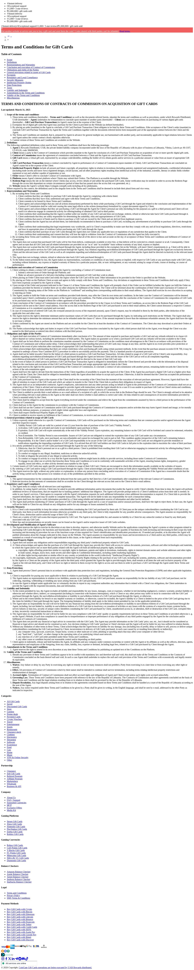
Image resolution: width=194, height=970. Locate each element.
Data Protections (14, 85)
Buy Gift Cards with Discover (20, 940)
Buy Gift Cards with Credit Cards (22, 927)
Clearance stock (14, 732)
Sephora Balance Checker (18, 879)
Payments (11, 75)
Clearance (11, 771)
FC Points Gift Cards (16, 853)
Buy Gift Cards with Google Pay (21, 934)
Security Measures (15, 80)
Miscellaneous (13, 98)
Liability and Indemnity (17, 90)
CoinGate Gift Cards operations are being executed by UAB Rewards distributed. (55, 967)
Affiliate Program (14, 779)
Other (9, 760)
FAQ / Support (13, 800)
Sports (9, 727)
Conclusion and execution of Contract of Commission (31, 67)
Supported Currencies (16, 802)
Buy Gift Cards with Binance (20, 919)
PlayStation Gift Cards (17, 829)
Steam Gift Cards (14, 821)
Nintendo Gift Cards (16, 826)
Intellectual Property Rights (19, 82)
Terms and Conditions (17, 893)
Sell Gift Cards (13, 773)
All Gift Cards (13, 701)
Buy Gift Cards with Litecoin (20, 917)
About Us (11, 797)
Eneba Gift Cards (14, 831)
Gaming (10, 711)
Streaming (11, 739)
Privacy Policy (13, 895)
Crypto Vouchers (14, 719)
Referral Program (14, 776)
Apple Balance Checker (17, 874)
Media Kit (11, 810)
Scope (9, 59)
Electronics (12, 737)
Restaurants (12, 729)
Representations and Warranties (21, 65)
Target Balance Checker (17, 877)
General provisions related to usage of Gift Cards (29, 72)
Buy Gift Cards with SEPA (19, 929)
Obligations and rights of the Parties (23, 70)
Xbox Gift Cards (14, 824)
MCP (9, 805)
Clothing (11, 734)
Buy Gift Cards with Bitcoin (19, 912)
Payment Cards (13, 717)
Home (9, 752)
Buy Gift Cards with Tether (19, 924)
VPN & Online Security (17, 757)
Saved (9, 704)
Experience (12, 745)
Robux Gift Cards (15, 845)
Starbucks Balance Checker (19, 882)
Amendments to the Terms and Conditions (26, 93)
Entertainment (13, 724)
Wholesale (11, 784)
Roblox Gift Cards (15, 834)
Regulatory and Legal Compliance (22, 77)
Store (9, 709)
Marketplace (12, 781)
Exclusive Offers (14, 808)
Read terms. (125, 31)
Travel (9, 722)
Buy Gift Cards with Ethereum (20, 914)
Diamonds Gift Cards (16, 860)
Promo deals (12, 714)
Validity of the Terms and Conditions (23, 95)
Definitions (12, 62)
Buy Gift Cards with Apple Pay (21, 932)
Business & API (14, 786)
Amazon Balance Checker (18, 872)
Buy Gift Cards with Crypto (19, 909)
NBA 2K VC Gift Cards (18, 858)
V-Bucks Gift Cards (16, 850)
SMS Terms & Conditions (18, 898)
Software (11, 742)
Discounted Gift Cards (17, 706)
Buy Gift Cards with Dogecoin (21, 922)
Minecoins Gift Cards (16, 855)
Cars (9, 750)
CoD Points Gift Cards (17, 848)
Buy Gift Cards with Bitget (19, 937)
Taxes (9, 87)
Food (9, 747)
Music (9, 755)
